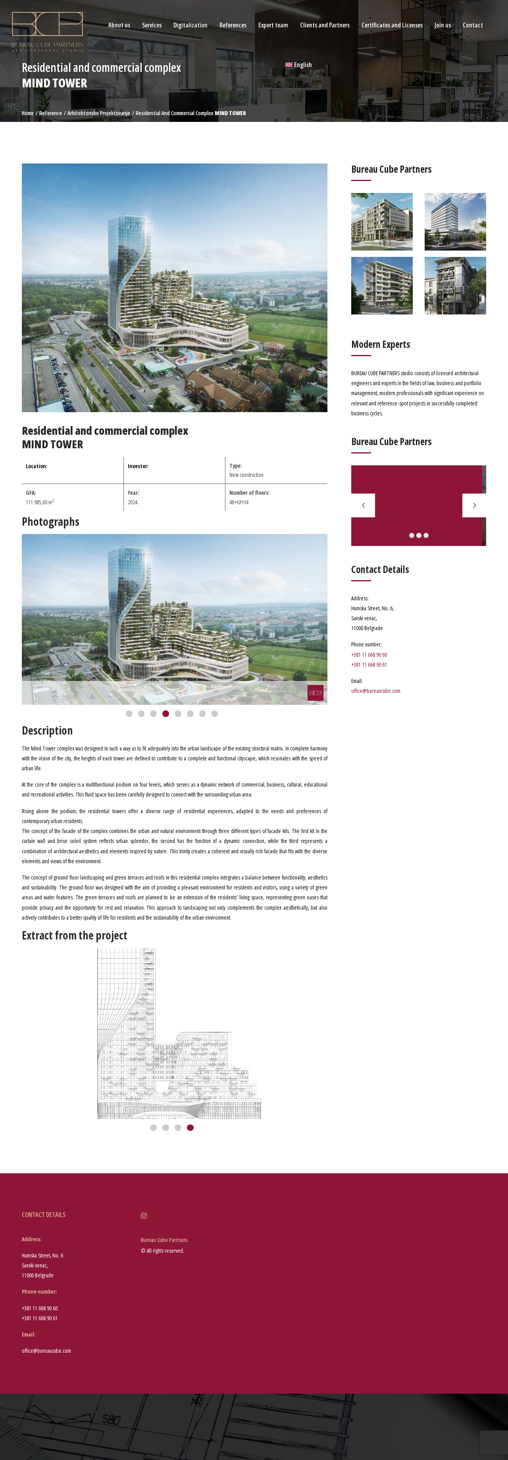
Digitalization (190, 25)
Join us (443, 25)
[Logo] (47, 31)
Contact (473, 25)
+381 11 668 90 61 (369, 664)
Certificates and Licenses (392, 25)
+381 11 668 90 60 (369, 654)
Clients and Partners (325, 25)
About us (119, 25)
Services (152, 25)
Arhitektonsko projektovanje (98, 113)
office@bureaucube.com (375, 690)
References (232, 25)
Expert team (273, 25)
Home (28, 113)
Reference (50, 113)
